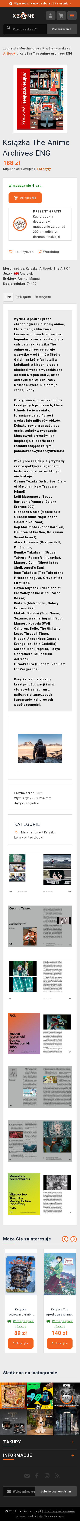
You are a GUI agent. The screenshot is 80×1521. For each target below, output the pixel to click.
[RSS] (57, 1476)
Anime (23, 278)
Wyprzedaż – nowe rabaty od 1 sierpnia (42, 3)
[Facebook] (37, 1476)
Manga (34, 278)
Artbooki (36, 837)
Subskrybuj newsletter (56, 1491)
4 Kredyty (43, 169)
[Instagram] (47, 1476)
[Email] (27, 1476)
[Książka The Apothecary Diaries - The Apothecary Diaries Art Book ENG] (60, 1274)
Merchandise (31, 832)
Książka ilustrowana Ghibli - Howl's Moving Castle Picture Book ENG (21, 1313)
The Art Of (62, 268)
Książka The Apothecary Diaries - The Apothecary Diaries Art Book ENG (59, 1313)
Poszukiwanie (61, 29)
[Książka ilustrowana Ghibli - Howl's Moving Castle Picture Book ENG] (21, 1274)
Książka (32, 268)
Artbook (45, 268)
